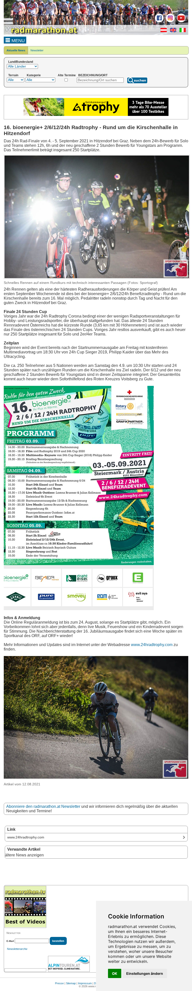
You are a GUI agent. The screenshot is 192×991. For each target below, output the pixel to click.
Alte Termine (67, 75)
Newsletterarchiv (17, 948)
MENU (17, 40)
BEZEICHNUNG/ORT (93, 75)
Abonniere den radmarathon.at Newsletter (43, 806)
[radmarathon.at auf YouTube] (181, 21)
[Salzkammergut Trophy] (96, 114)
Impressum (85, 983)
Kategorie (34, 75)
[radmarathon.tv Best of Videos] (25, 907)
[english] (172, 31)
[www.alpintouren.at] (69, 964)
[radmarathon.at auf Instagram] (169, 21)
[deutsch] (162, 31)
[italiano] (181, 31)
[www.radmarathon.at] (41, 33)
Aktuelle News (15, 50)
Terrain (13, 75)
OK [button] (114, 973)
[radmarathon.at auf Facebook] (159, 21)
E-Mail (10, 941)
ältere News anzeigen (24, 855)
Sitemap (71, 983)
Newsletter (37, 50)
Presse (59, 983)
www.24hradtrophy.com (151, 645)
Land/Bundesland (20, 62)
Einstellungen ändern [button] (144, 973)
